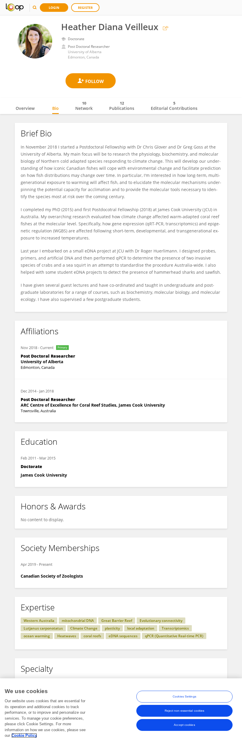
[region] (121, 713)
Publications (121, 105)
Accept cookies (184, 724)
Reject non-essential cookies (185, 710)
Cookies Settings (184, 696)
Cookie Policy (24, 735)
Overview (25, 108)
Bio (55, 108)
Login (54, 7)
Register (85, 7)
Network (84, 105)
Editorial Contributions (174, 105)
